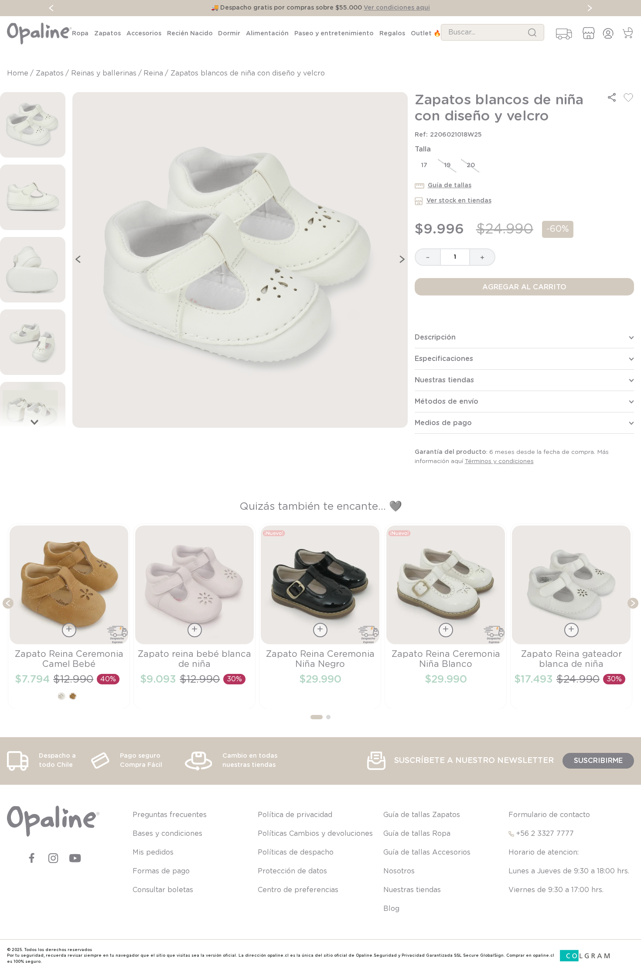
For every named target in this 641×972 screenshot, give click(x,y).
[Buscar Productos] (532, 32)
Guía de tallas (449, 185)
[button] (612, 97)
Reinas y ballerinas (103, 73)
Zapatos (50, 73)
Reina (153, 73)
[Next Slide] (590, 8)
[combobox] (492, 32)
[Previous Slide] (51, 8)
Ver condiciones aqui (397, 8)
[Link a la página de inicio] (18, 73)
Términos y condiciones (499, 461)
